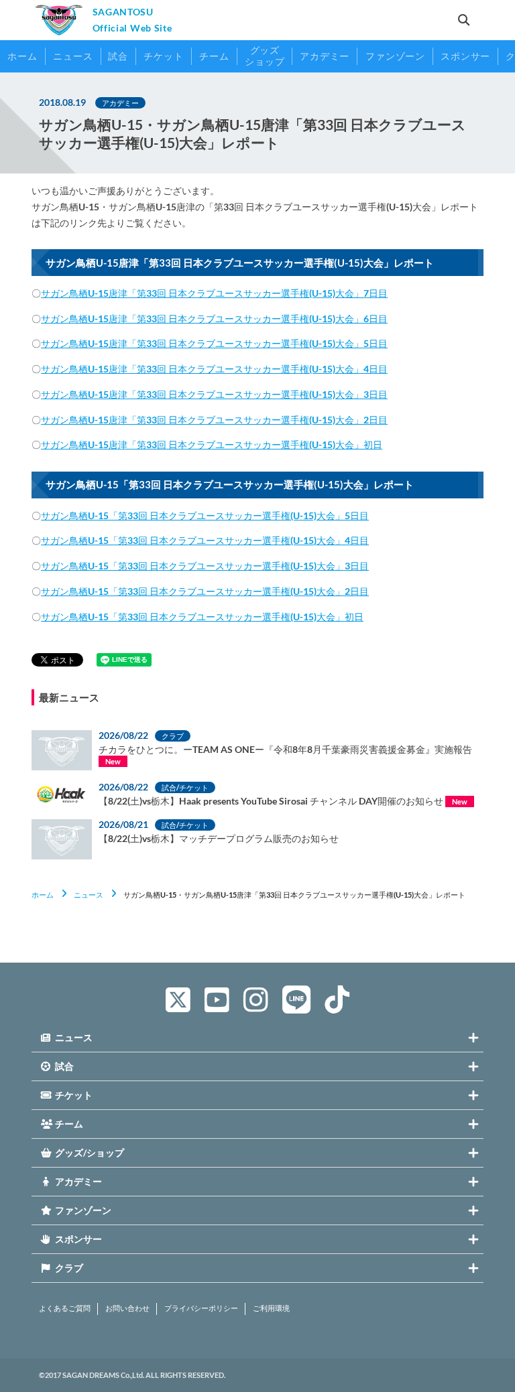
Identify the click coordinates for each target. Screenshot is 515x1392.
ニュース (88, 894)
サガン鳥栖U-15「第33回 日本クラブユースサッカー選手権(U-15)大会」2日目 (205, 591)
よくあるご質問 (65, 1308)
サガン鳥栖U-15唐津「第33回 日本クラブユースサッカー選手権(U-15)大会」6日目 (214, 318)
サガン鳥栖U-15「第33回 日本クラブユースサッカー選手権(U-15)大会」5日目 (205, 515)
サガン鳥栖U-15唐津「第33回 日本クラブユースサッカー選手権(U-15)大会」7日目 (214, 293)
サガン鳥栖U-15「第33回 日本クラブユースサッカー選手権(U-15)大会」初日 (202, 616)
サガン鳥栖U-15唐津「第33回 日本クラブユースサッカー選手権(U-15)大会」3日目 (214, 394)
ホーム (43, 894)
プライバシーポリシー (201, 1308)
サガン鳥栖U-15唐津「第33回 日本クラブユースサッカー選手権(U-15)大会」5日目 (214, 343)
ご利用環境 (271, 1308)
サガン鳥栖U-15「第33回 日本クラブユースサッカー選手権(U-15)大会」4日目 (205, 540)
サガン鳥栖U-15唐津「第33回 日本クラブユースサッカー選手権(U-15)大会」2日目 (214, 419)
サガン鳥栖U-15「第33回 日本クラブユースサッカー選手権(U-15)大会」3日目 (205, 565)
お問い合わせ (127, 1308)
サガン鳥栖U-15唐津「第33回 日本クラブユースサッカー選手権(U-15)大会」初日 (211, 444)
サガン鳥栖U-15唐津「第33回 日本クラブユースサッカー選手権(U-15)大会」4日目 (214, 368)
